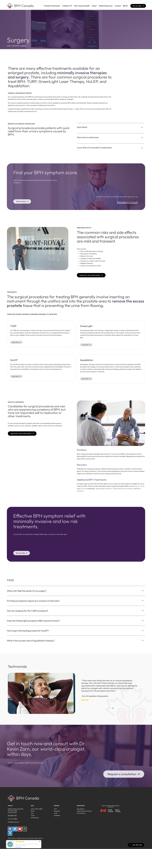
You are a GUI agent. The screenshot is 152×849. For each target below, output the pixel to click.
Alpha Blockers (107, 489)
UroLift (82, 489)
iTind (142, 486)
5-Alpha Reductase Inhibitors (123, 489)
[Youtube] (20, 829)
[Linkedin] (10, 833)
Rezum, (138, 486)
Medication (81, 805)
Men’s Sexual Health (82, 6)
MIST (32, 805)
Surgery (56, 805)
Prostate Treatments (52, 6)
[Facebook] (10, 829)
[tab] (110, 126)
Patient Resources (106, 6)
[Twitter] (15, 829)
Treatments (16, 46)
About (94, 6)
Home (9, 46)
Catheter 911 (67, 6)
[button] (108, 708)
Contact (118, 6)
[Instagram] (24, 829)
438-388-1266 (12, 816)
